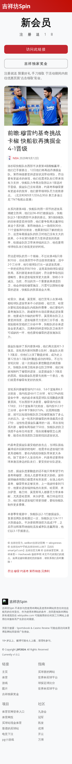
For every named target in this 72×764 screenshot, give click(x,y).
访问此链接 (36, 49)
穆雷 (17, 571)
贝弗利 (45, 571)
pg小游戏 (8, 739)
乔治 (10, 571)
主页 (5, 672)
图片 (5, 688)
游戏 (5, 683)
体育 (5, 677)
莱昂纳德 (35, 571)
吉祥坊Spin (16, 6)
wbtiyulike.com (25, 615)
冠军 (41, 717)
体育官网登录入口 (13, 711)
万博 (41, 739)
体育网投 (7, 717)
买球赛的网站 (46, 672)
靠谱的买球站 (10, 728)
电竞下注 (7, 734)
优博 (41, 728)
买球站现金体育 (12, 723)
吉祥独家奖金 (36, 63)
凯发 (41, 723)
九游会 (42, 711)
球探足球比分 (46, 683)
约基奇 (24, 571)
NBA (16, 158)
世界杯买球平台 (48, 677)
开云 (41, 734)
